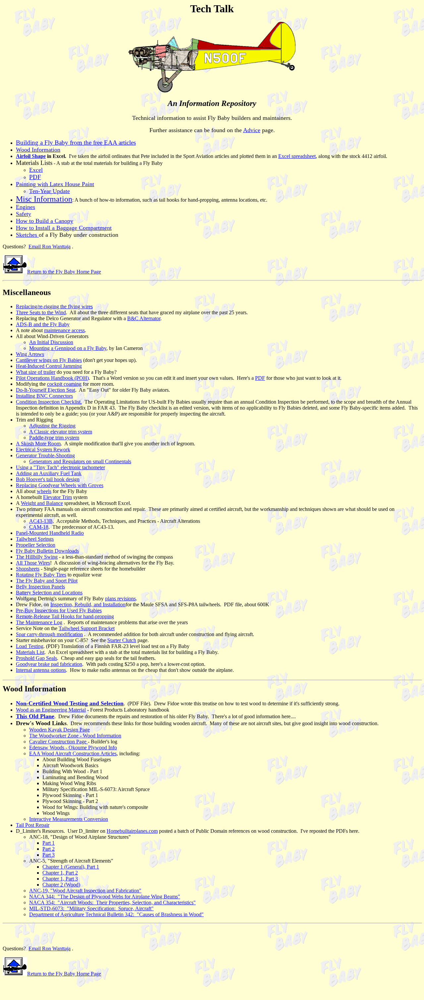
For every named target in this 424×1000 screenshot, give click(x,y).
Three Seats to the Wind (41, 312)
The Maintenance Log (39, 622)
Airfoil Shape (31, 156)
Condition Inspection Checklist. (49, 402)
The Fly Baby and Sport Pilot (47, 580)
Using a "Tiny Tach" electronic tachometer (60, 467)
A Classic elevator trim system (60, 431)
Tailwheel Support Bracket (87, 628)
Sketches (27, 234)
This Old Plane (35, 716)
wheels (44, 491)
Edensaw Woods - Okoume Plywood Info (73, 747)
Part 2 (48, 849)
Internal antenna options (41, 670)
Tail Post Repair (32, 825)
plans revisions (120, 598)
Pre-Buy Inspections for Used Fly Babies (59, 610)
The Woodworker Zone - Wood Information (75, 735)
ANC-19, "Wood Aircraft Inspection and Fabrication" (85, 890)
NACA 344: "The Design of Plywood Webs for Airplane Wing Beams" (104, 896)
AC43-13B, (41, 521)
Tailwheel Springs (35, 539)
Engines (25, 207)
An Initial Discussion (51, 342)
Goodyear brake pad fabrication (49, 664)
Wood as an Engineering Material (51, 710)
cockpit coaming (64, 384)
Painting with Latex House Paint (55, 184)
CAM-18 (38, 527)
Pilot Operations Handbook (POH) (52, 378)
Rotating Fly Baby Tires (41, 574)
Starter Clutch (121, 640)
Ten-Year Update (49, 191)
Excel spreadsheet (297, 156)
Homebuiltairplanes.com (132, 831)
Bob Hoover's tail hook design (48, 479)
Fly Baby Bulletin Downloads (47, 551)
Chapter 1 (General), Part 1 (70, 867)
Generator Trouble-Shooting (45, 455)
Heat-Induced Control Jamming (49, 366)
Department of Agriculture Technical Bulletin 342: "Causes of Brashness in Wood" (116, 914)
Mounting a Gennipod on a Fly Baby (67, 348)
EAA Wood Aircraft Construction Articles (73, 753)
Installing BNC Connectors (44, 396)
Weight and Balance (42, 503)
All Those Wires (33, 563)
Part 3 (48, 855)
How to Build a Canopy (44, 221)
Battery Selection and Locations (49, 592)
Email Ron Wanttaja (49, 246)
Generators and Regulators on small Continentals (80, 461)
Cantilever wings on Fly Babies (49, 360)
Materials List (30, 652)
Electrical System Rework (43, 449)
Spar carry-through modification (49, 634)
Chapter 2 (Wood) (61, 884)
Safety (23, 214)
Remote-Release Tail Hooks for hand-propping (65, 616)
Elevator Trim (57, 497)
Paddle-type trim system (54, 437)
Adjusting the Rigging (52, 425)
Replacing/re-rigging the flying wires (54, 306)
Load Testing (29, 646)
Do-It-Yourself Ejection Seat (45, 390)
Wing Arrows (30, 354)
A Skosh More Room (38, 443)
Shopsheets (27, 569)
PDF (260, 378)
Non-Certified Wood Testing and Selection (70, 703)
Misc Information (44, 199)
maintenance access (64, 330)
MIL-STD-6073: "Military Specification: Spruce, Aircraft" (91, 908)
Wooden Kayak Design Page (59, 729)
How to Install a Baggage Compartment (64, 228)
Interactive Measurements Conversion (68, 819)
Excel (36, 170)
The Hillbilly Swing (37, 557)
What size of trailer (35, 372)
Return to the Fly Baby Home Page (64, 272)
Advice (251, 130)
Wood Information (38, 149)
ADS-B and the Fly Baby (43, 324)
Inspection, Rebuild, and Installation (88, 604)
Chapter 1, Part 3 (60, 878)
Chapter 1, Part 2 (60, 872)
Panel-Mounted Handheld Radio (50, 533)
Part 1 (48, 843)
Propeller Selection (35, 545)
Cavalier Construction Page (58, 741)
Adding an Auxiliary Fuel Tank (48, 473)
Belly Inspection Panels (40, 586)
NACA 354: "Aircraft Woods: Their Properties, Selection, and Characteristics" (112, 902)
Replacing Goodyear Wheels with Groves (59, 485)
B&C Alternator (143, 318)
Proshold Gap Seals (36, 658)
